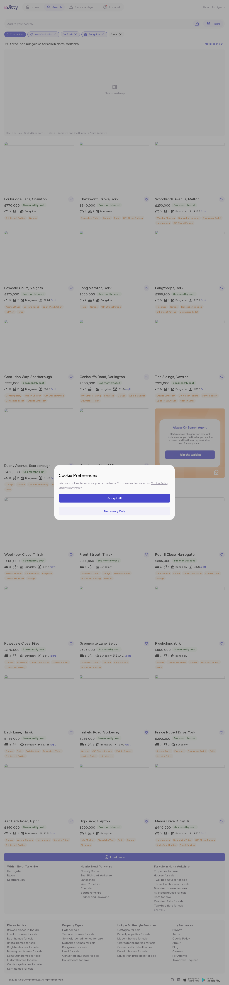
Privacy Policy (73, 487)
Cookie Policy (159, 483)
